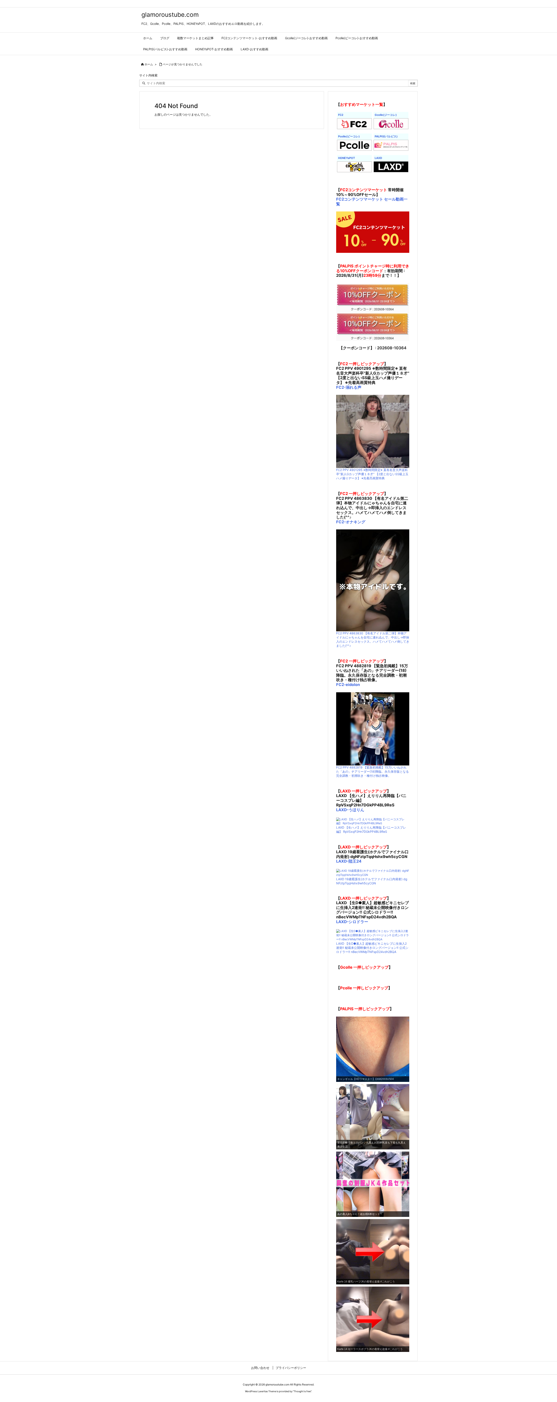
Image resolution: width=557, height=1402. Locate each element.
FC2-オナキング (350, 522)
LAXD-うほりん (350, 809)
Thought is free (302, 1391)
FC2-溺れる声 (348, 387)
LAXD (378, 158)
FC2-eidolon (348, 684)
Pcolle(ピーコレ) (349, 136)
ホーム (148, 64)
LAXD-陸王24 (348, 861)
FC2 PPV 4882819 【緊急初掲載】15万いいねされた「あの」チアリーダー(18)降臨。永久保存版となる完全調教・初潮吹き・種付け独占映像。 (372, 771)
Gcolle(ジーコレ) (386, 115)
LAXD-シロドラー (352, 921)
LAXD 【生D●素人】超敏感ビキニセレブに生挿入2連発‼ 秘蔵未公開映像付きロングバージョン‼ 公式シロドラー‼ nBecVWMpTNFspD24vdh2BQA (372, 948)
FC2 (340, 115)
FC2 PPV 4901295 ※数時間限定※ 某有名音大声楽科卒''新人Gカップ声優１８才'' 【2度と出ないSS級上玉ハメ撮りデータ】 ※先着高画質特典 (372, 474)
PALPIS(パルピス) (386, 136)
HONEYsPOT (346, 158)
